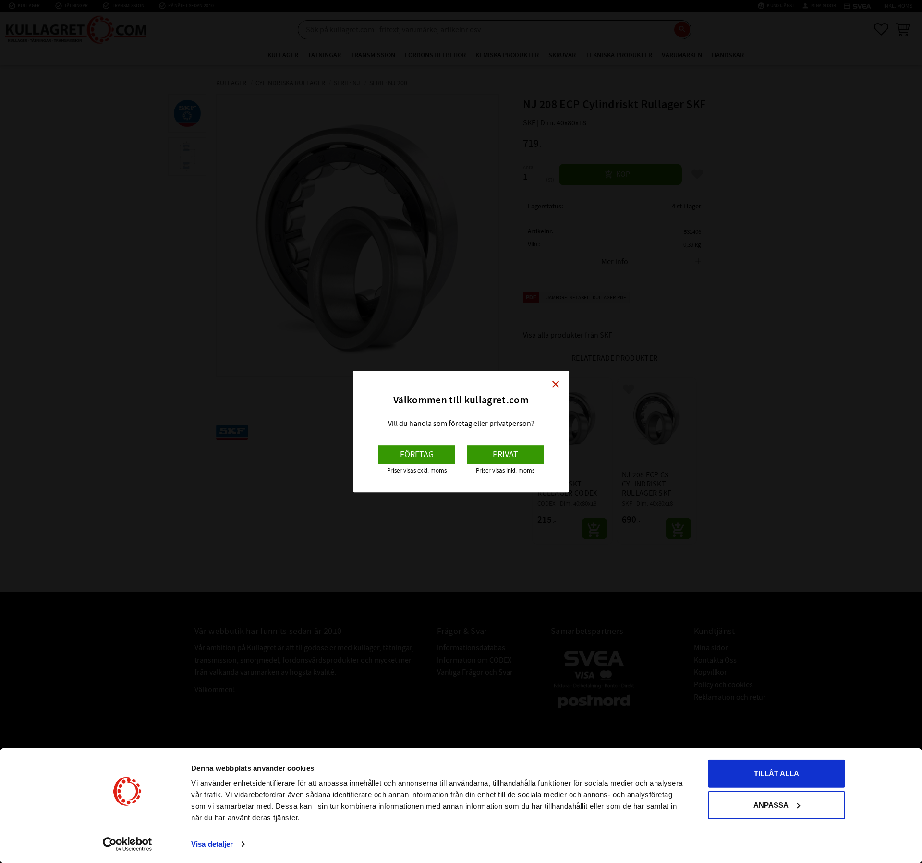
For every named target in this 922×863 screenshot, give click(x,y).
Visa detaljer (212, 844)
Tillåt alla (776, 773)
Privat (505, 454)
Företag (417, 454)
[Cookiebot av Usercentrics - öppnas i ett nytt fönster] (127, 844)
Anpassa (771, 805)
